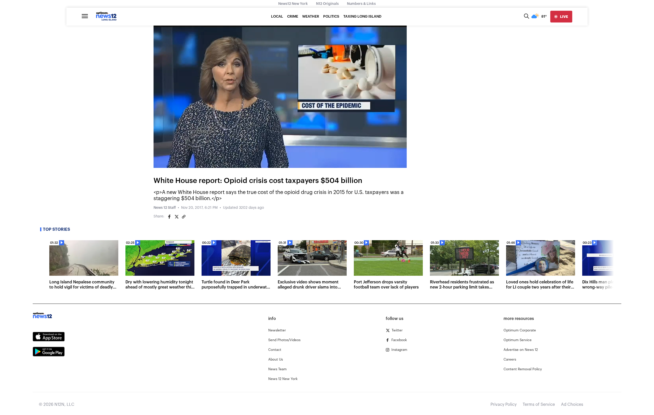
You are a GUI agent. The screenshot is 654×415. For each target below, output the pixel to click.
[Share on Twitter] (176, 217)
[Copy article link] (184, 217)
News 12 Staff (165, 208)
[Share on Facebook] (169, 217)
